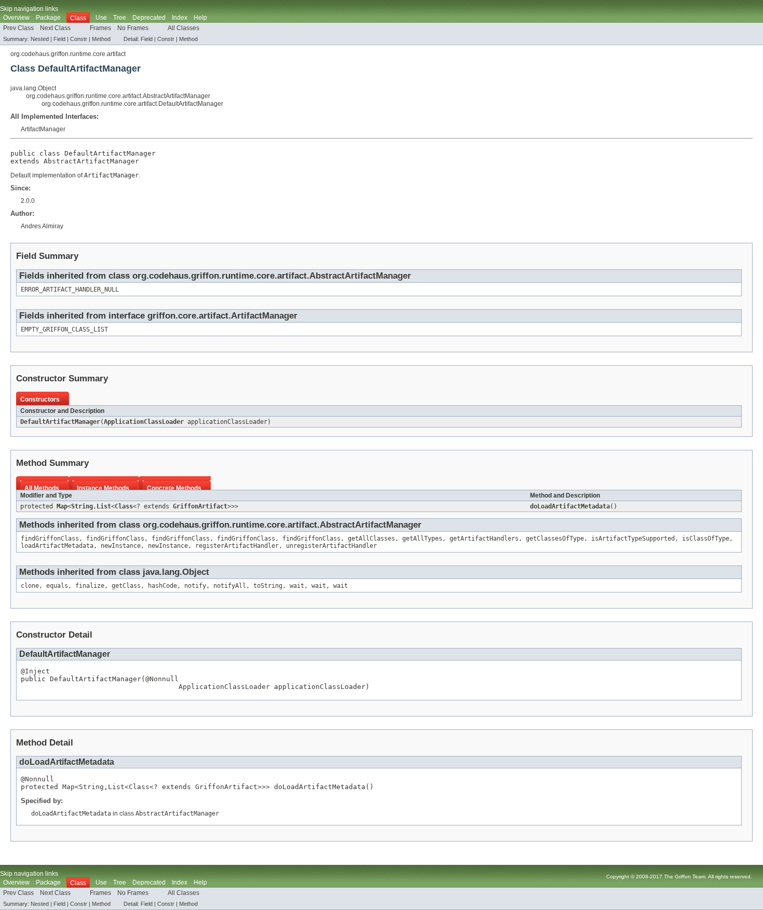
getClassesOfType (555, 538)
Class (124, 506)
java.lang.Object (33, 88)
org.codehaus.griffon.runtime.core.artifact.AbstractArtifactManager (118, 96)
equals (57, 585)
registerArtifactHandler (237, 545)
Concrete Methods (174, 488)
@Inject (35, 671)
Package (48, 17)
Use (101, 17)
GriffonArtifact (200, 506)
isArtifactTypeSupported (633, 538)
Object (195, 572)
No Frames (132, 28)
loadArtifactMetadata (57, 545)
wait (297, 585)
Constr (78, 39)
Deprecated (149, 17)
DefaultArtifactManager (60, 421)
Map (62, 506)
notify (195, 585)
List (104, 506)
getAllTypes (422, 538)
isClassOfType (705, 538)
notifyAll (229, 585)
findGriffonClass (50, 538)
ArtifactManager (43, 129)
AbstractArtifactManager (91, 161)
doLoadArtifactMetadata (570, 506)
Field (59, 39)
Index (179, 17)
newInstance (121, 545)
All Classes (183, 28)
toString (267, 585)
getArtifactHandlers (484, 538)
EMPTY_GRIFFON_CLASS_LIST (64, 329)
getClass (126, 585)
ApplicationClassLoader (144, 421)
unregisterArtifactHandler (331, 545)
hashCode (162, 585)
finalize (89, 585)
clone (30, 585)
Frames (100, 28)
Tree (119, 17)
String (82, 506)
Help (200, 17)
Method (101, 39)
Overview (16, 17)
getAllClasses (371, 538)
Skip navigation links (29, 8)
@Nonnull (162, 679)
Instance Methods (103, 488)
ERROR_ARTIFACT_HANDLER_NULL (70, 289)
